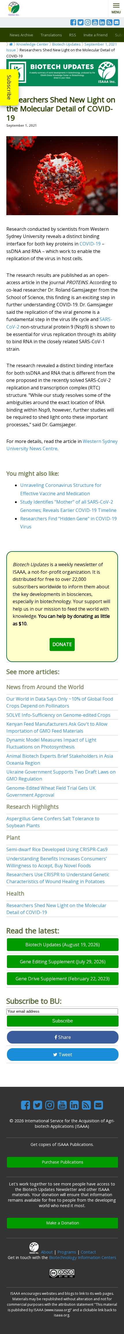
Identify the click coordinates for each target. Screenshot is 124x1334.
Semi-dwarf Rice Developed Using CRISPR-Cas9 (57, 849)
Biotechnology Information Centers (82, 1257)
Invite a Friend (96, 34)
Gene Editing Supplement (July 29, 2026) (63, 961)
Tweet (64, 1054)
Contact (88, 1252)
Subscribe (9, 87)
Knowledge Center (32, 44)
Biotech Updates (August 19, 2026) (62, 944)
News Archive (21, 34)
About (47, 1252)
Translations (51, 34)
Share (64, 1037)
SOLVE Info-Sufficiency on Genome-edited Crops (58, 715)
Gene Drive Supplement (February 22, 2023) (63, 978)
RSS (72, 34)
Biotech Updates (66, 44)
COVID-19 (90, 244)
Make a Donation (62, 1223)
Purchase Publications (62, 1162)
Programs (66, 1252)
